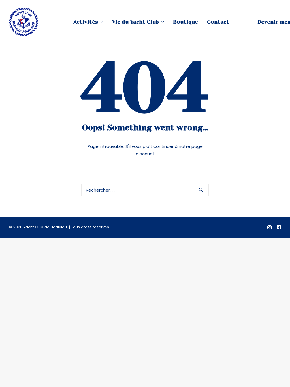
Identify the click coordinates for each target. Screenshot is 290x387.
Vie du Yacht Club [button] (135, 22)
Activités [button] (85, 22)
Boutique (185, 22)
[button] (201, 189)
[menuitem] (88, 22)
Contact (218, 22)
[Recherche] (145, 190)
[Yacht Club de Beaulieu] (23, 22)
